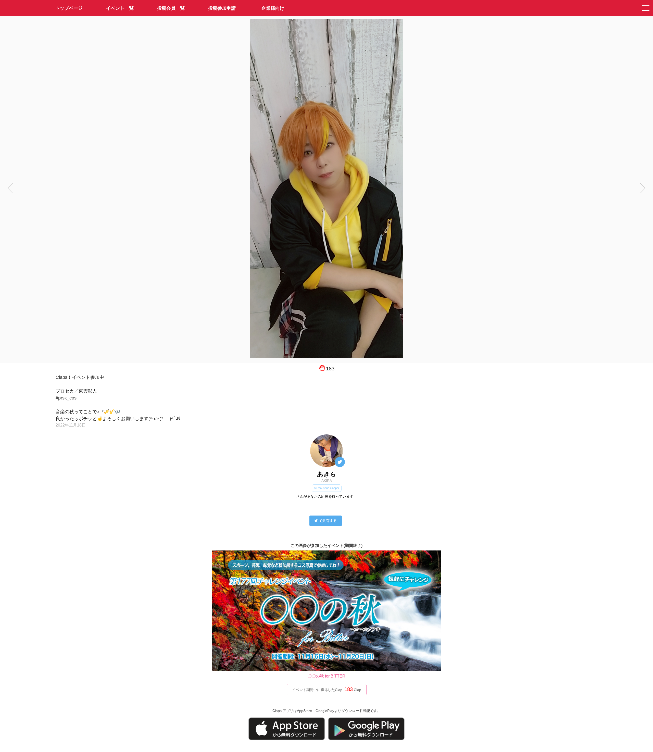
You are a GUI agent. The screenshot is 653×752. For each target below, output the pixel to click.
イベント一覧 (120, 8)
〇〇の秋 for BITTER (326, 676)
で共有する (328, 521)
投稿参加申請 (222, 8)
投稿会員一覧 (171, 8)
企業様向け (272, 8)
